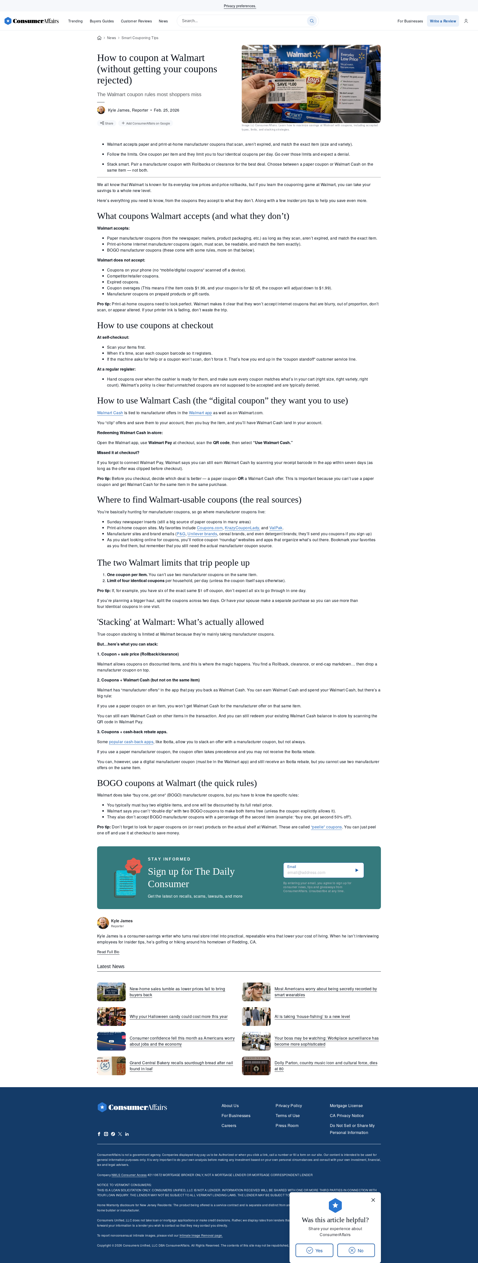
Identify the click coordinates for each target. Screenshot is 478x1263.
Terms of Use (288, 1115)
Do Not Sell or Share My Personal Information (352, 1129)
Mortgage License (346, 1105)
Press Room (287, 1125)
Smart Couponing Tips (139, 37)
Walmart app (200, 412)
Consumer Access (129, 1175)
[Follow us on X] (120, 1134)
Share (109, 123)
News (163, 20)
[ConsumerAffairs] (31, 21)
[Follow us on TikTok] (113, 1134)
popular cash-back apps (131, 741)
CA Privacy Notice (347, 1115)
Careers (229, 1125)
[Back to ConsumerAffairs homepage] (99, 38)
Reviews (136, 20)
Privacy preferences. (240, 5)
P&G (181, 533)
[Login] (466, 21)
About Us (230, 1105)
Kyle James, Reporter (128, 110)
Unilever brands (202, 533)
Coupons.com (210, 528)
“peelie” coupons (326, 827)
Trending (75, 20)
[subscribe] (357, 870)
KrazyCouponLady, (242, 528)
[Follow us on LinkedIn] (127, 1134)
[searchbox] (248, 21)
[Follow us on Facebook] (99, 1134)
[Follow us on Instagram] (106, 1134)
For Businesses (410, 20)
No (360, 1250)
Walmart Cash (110, 412)
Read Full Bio (108, 951)
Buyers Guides (102, 20)
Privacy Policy (289, 1105)
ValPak (276, 528)
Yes (319, 1250)
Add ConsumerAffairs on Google (148, 123)
